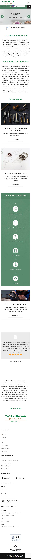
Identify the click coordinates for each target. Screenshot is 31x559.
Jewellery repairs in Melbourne (17, 28)
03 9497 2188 (5, 521)
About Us (3, 437)
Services (3, 440)
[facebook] (2, 6)
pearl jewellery (9, 56)
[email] (10, 6)
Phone (3, 519)
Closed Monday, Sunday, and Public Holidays (9, 501)
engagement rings (20, 386)
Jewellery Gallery (5, 468)
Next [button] (28, 16)
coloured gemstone (23, 54)
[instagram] (6, 6)
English (16, 6)
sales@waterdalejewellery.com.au (10, 527)
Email (3, 524)
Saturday (4, 493)
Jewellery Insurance (6, 466)
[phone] (28, 2)
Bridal (2, 443)
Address (3, 510)
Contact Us (4, 451)
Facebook (6, 478)
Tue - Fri (3, 486)
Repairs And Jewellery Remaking (9, 460)
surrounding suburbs (16, 80)
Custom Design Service (7, 463)
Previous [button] (2, 16)
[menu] (29, 7)
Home (3, 434)
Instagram (21, 478)
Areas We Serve (5, 448)
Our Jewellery (4, 445)
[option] (15, 16)
